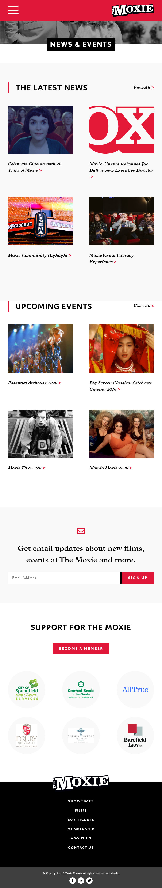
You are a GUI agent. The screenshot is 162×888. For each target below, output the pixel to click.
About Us (81, 838)
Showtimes (81, 801)
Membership (81, 829)
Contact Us (81, 847)
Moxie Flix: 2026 (24, 468)
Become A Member (81, 648)
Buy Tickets (81, 819)
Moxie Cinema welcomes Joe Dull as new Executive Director (121, 167)
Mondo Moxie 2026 (108, 468)
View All (142, 88)
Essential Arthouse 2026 (32, 383)
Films (81, 810)
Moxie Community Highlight (38, 256)
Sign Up (138, 578)
